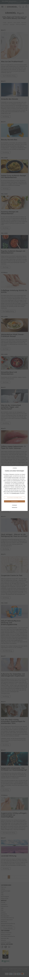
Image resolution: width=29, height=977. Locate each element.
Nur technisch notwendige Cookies (14, 497)
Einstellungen (15, 493)
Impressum (14, 505)
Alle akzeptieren (14, 501)
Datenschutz (14, 507)
